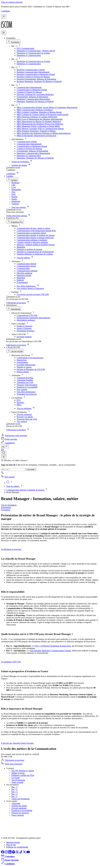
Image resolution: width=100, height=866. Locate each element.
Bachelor (20, 402)
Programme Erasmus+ (26, 331)
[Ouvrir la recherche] (3, 453)
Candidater (5, 11)
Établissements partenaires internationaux (33, 318)
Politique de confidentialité (17, 847)
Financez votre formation (27, 385)
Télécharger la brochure (14, 760)
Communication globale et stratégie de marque (36, 235)
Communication (23, 268)
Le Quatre (15, 778)
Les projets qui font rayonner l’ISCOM (33, 294)
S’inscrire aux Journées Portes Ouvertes (17, 743)
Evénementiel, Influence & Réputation (32, 97)
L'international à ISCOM (27, 315)
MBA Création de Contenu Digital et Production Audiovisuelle (42, 114)
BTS (19, 400)
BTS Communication (25, 48)
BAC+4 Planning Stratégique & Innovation (53, 646)
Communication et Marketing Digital (32, 90)
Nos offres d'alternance (26, 392)
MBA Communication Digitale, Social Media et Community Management (47, 107)
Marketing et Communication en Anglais (33, 53)
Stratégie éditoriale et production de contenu (35, 254)
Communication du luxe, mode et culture (33, 228)
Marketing (21, 247)
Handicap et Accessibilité (27, 387)
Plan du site (11, 845)
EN (2, 449)
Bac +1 (14, 787)
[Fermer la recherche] (3, 457)
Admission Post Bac (25, 378)
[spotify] (14, 853)
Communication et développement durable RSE (36, 231)
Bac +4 (14, 794)
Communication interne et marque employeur (35, 238)
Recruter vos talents (25, 417)
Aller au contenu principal (11, 2)
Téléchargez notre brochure (16, 435)
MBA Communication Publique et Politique (35, 110)
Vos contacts (22, 421)
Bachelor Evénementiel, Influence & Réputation (36, 79)
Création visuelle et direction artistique (32, 242)
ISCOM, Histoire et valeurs (22, 771)
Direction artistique (24, 273)
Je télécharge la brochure (11, 549)
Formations (5, 510)
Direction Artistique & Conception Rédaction (35, 94)
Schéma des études (19, 806)
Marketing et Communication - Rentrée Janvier (36, 51)
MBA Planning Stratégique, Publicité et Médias (36, 131)
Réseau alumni (23, 372)
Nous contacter (17, 815)
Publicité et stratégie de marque (29, 249)
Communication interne (26, 266)
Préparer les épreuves (20, 813)
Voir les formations (9, 505)
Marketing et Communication (29, 55)
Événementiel (22, 282)
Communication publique (27, 271)
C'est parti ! (31, 469)
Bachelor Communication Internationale (33, 72)
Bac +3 (14, 792)
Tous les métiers (13, 486)
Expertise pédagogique (26, 365)
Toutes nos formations (20, 799)
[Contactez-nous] (2, 473)
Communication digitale (26, 264)
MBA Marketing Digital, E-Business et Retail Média (38, 126)
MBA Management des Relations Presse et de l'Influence (40, 124)
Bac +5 (14, 796)
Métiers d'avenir (18, 773)
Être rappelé (10, 477)
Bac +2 (14, 789)
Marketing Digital (24, 275)
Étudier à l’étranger (24, 326)
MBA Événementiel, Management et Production (36, 135)
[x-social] (25, 853)
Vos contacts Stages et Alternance (30, 288)
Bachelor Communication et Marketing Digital (36, 74)
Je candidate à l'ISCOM (11, 662)
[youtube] (28, 853)
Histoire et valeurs (24, 367)
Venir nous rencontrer (13, 764)
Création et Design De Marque (29, 92)
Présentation (6, 507)
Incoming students (24, 337)
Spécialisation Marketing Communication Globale (50, 651)
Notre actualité (17, 782)
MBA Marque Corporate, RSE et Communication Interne (40, 128)
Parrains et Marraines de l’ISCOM (31, 369)
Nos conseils (22, 389)
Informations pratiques (26, 320)
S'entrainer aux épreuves (27, 394)
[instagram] (6, 853)
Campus (9, 176)
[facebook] (3, 853)
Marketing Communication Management (33, 99)
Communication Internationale (29, 87)
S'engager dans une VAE (27, 419)
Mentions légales (13, 842)
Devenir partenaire (24, 414)
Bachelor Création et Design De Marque (33, 77)
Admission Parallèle (25, 380)
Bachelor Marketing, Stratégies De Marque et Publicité (39, 81)
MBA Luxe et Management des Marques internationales (40, 119)
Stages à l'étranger (24, 328)
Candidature (10, 443)
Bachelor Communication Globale (31, 70)
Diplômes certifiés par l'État (22, 775)
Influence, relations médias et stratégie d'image (36, 245)
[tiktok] (21, 853)
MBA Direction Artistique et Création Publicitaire (37, 117)
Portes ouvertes (11, 439)
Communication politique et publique (32, 240)
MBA (19, 405)
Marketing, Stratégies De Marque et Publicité (35, 101)
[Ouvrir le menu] (3, 33)
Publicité (20, 280)
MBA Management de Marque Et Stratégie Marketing (39, 121)
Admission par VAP (25, 382)
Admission (15, 803)
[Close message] (3, 16)
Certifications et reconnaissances (30, 358)
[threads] (17, 853)
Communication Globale (27, 141)
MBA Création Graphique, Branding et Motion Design (39, 112)
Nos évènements (18, 780)
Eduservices (22, 360)
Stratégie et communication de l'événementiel (35, 252)
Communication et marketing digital (31, 233)
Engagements (22, 362)
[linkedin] (10, 853)
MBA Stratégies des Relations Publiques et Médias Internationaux (44, 133)
